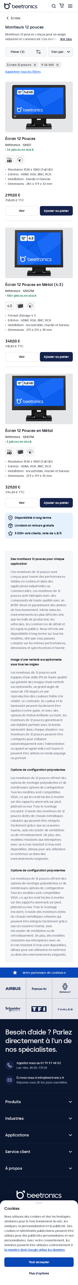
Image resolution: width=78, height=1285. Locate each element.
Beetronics (24, 1193)
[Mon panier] (61, 6)
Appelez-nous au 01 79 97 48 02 (38, 1062)
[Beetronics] (20, 6)
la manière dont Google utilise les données (34, 1249)
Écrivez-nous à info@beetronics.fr (40, 1077)
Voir (21, 210)
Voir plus (66, 39)
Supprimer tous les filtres (23, 71)
